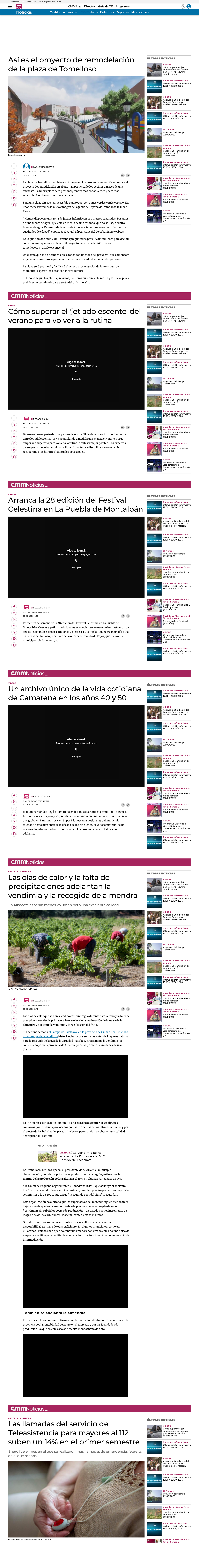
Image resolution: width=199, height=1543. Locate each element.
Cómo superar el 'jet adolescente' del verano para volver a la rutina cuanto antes (175, 71)
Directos (90, 6)
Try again (76, 379)
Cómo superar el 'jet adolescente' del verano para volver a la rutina (175, 318)
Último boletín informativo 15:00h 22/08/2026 (177, 166)
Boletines (107, 12)
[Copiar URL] (76, 372)
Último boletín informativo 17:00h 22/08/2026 (177, 85)
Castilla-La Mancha (64, 12)
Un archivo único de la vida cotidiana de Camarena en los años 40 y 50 (176, 217)
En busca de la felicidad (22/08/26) (175, 201)
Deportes (122, 12)
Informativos (89, 12)
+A (122, 175)
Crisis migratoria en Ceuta (50, 2)
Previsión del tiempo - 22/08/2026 (174, 133)
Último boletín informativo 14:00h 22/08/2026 (177, 652)
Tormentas (31, 2)
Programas (123, 6)
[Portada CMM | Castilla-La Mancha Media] (19, 6)
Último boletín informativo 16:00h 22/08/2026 (177, 117)
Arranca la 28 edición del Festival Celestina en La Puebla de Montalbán (176, 102)
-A (128, 175)
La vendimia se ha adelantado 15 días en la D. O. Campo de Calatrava (82, 1156)
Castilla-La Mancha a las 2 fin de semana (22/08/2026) (176, 185)
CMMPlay (75, 6)
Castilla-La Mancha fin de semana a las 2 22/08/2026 (176, 153)
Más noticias (140, 12)
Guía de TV (106, 6)
